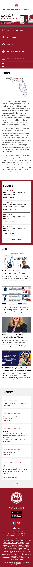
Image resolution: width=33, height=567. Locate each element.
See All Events (16, 239)
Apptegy (20, 564)
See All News (16, 384)
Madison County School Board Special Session (14, 194)
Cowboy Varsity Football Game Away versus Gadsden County (14, 206)
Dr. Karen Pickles (18, 559)
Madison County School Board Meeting (14, 218)
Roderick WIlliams (16, 556)
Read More (6, 441)
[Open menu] (4, 6)
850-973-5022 (21, 535)
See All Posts (16, 484)
